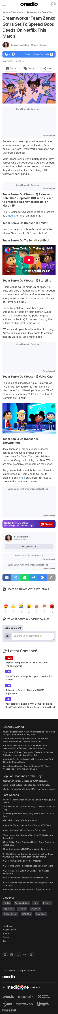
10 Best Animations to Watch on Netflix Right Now (25, 877)
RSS (4, 941)
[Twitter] (18, 954)
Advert (5, 933)
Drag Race (41, 914)
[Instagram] (5, 954)
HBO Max (26, 914)
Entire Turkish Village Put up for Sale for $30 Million (29, 678)
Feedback (7, 926)
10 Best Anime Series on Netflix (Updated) (22, 861)
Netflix (12, 215)
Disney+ (47, 903)
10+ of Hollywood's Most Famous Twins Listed (24, 830)
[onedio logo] (27, 977)
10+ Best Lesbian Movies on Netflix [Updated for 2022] (28, 889)
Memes (22, 908)
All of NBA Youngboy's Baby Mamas (19, 820)
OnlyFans (35, 908)
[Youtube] (24, 954)
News (5, 12)
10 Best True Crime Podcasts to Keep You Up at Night (27, 866)
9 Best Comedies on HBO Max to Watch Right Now (26, 849)
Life (8, 671)
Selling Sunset (10, 914)
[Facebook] (11, 954)
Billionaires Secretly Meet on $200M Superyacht (24, 692)
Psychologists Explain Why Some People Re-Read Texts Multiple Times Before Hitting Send (30, 705)
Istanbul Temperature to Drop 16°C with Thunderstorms (26, 664)
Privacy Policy (9, 929)
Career (5, 937)
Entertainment (18, 12)
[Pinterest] (31, 954)
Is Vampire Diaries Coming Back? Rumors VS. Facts (26, 825)
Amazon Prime (22, 903)
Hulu (36, 903)
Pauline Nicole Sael (29, 45)
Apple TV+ (9, 908)
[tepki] (5, 606)
